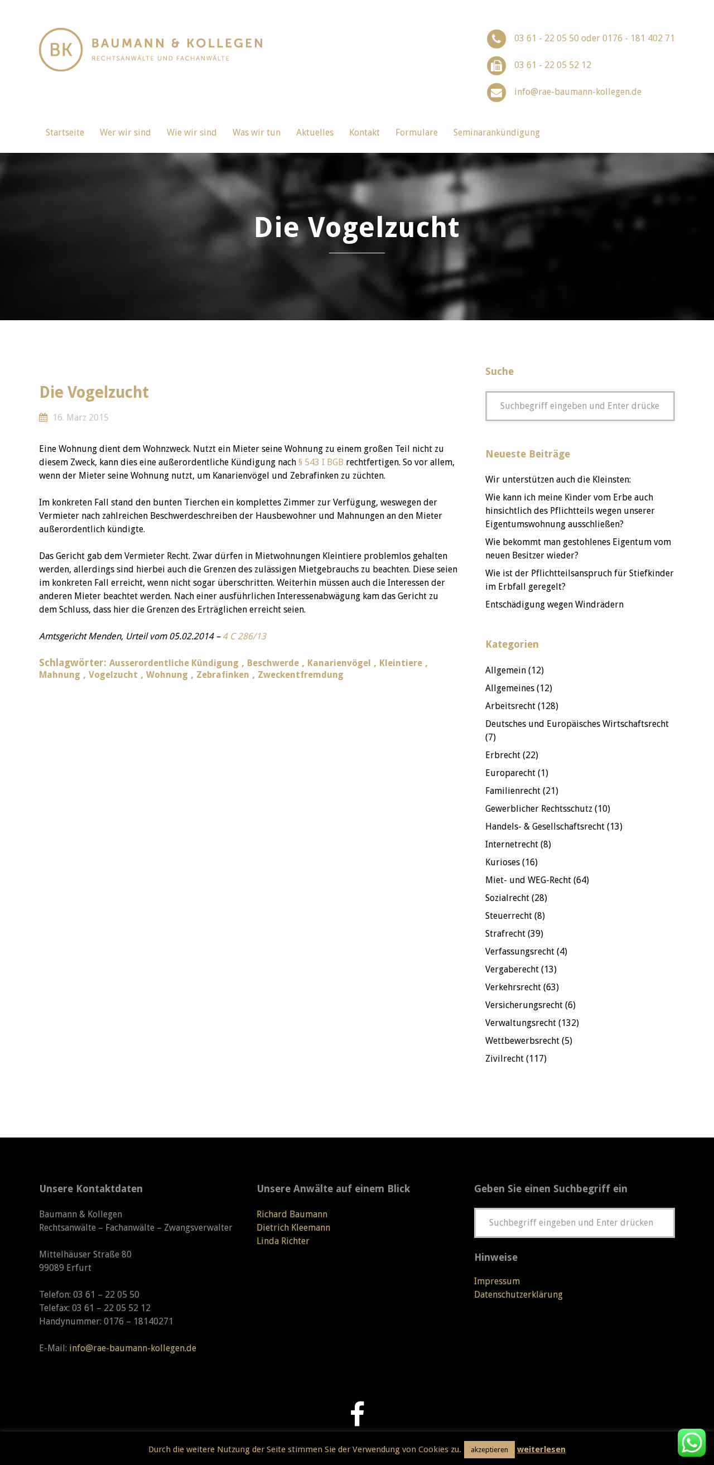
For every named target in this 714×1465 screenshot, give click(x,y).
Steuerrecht (508, 915)
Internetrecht (511, 844)
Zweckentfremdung (301, 674)
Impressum (497, 1281)
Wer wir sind (125, 132)
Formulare (416, 132)
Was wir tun (257, 132)
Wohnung (167, 674)
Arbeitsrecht (510, 706)
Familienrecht (513, 790)
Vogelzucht (113, 674)
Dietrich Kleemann (293, 1227)
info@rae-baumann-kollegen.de (577, 91)
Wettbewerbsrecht (522, 1040)
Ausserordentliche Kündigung (174, 663)
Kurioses (502, 862)
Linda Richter (283, 1241)
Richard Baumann (292, 1214)
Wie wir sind (192, 132)
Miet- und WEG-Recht (528, 880)
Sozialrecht (507, 898)
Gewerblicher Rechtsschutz (538, 808)
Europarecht (510, 773)
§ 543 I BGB (321, 462)
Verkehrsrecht (513, 987)
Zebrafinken (222, 674)
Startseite (65, 132)
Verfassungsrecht (519, 951)
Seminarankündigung (497, 132)
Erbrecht (502, 755)
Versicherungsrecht (524, 1005)
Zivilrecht (504, 1058)
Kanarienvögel (339, 663)
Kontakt (364, 132)
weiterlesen (541, 1449)
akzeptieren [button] (489, 1449)
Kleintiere (400, 663)
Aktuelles (315, 132)
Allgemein (505, 670)
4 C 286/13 (244, 636)
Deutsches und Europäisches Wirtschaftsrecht (577, 724)
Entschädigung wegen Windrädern (554, 604)
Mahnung (59, 674)
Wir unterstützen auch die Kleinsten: (558, 479)
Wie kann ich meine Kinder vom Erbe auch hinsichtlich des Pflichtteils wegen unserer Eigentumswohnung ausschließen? (570, 510)
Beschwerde (273, 663)
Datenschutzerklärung (518, 1294)
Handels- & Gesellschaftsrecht (545, 826)
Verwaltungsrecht (520, 1023)
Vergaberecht (512, 969)
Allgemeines (509, 688)
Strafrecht (505, 933)
